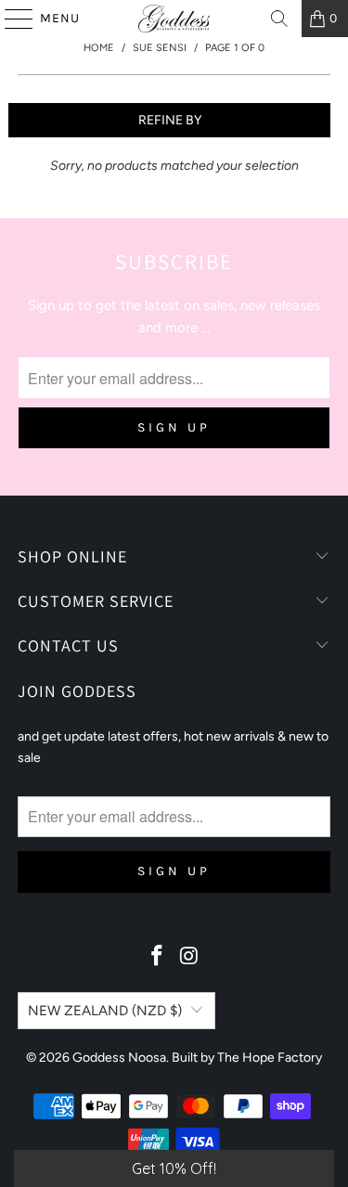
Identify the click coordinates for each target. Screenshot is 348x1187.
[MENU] (10, 18)
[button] (174, 1168)
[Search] (279, 18)
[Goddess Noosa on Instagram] (189, 957)
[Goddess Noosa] (174, 18)
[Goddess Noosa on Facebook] (157, 957)
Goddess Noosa (119, 1057)
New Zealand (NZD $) (105, 1010)
